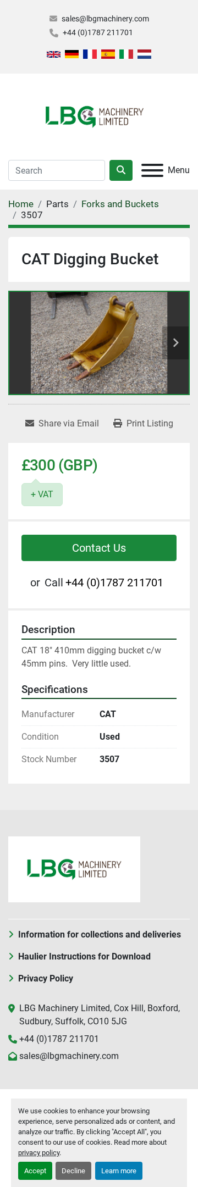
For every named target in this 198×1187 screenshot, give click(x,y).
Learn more (118, 1171)
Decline (73, 1171)
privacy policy (38, 1153)
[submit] (121, 170)
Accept (35, 1171)
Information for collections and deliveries (99, 934)
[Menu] (152, 170)
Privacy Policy (45, 978)
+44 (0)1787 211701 (98, 32)
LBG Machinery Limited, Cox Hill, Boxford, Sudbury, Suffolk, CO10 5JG (99, 1015)
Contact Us (99, 547)
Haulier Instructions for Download (84, 956)
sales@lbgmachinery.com (105, 18)
